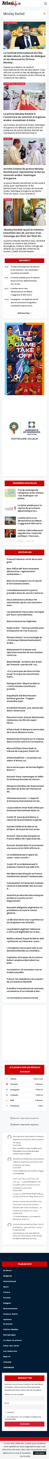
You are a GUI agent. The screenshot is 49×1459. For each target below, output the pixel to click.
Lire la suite (25, 1456)
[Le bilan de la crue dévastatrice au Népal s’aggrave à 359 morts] (10, 521)
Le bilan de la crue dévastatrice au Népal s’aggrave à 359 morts (21, 291)
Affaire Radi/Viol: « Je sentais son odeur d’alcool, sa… (24, 759)
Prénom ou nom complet (14, 1394)
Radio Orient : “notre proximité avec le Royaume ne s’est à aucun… (25, 629)
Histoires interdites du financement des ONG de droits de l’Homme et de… (25, 789)
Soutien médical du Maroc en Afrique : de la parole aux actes (23, 828)
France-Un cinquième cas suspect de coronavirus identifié (25, 980)
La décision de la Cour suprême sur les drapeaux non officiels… (25, 921)
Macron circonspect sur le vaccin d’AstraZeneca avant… (24, 582)
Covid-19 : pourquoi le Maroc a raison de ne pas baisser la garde (24, 818)
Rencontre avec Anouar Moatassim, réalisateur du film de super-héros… (25, 720)
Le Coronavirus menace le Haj (22, 997)
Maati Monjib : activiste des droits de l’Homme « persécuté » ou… (24, 663)
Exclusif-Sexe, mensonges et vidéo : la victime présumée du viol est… (25, 778)
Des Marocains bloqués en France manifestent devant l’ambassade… (25, 875)
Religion (7, 1303)
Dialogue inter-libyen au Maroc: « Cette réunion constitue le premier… (23, 686)
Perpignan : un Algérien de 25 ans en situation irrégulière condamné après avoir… (24, 302)
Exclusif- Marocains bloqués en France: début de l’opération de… (24, 837)
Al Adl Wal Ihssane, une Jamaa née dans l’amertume (25, 709)
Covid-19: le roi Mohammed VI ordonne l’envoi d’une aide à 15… (23, 865)
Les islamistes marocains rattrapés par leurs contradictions (25, 613)
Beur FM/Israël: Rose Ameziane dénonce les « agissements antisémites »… (23, 571)
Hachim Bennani (20, 1224)
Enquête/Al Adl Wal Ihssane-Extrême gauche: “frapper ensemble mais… (22, 698)
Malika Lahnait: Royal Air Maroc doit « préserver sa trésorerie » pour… (25, 940)
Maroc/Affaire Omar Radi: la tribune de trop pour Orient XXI (23, 750)
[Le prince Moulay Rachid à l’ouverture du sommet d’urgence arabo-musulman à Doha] (24, 96)
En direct (7, 139)
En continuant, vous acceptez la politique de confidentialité (23, 1418)
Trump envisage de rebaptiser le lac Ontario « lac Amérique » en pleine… (31, 494)
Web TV (6, 1356)
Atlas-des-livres (11, 1345)
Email (7, 1403)
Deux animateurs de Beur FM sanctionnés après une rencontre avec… (24, 602)
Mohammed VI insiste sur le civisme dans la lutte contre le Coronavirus (25, 740)
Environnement (10, 1308)
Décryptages (9, 1335)
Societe (7, 1297)
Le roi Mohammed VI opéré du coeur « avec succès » (22, 856)
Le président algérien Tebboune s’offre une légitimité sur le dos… (24, 930)
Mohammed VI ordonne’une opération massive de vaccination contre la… (24, 652)
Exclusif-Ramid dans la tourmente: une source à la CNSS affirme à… (25, 847)
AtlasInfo (10, 1412)
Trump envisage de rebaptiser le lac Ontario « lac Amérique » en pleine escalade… (25, 269)
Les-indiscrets (10, 1351)
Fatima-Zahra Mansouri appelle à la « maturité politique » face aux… (30, 533)
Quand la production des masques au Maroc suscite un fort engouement (25, 898)
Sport (6, 1287)
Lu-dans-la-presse (12, 1340)
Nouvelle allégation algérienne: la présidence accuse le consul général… (24, 910)
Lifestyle (7, 1362)
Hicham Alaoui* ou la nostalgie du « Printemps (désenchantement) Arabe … (24, 640)
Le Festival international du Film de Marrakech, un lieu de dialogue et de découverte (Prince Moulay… (24, 57)
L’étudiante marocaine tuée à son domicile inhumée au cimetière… (24, 949)
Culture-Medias (10, 23)
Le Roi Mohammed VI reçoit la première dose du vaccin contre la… (25, 591)
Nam (15, 1136)
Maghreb (20, 84)
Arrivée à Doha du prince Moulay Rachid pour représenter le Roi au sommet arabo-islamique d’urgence (24, 173)
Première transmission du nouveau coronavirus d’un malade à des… (25, 990)
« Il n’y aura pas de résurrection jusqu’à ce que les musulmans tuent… (23, 674)
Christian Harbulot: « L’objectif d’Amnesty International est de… (24, 799)
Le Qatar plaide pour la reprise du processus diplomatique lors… (30, 508)
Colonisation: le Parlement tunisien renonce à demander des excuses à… (25, 886)
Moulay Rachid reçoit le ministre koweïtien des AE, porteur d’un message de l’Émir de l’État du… (23, 233)
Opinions (7, 1319)
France (6, 1292)
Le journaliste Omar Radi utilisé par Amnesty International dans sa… (25, 809)
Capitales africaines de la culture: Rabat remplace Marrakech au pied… (25, 960)
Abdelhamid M (19, 1159)
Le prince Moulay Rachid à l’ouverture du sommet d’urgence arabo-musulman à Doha (24, 117)
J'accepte (39, 1453)
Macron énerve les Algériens (21, 621)
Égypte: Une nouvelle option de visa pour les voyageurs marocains (27, 1184)
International (9, 84)
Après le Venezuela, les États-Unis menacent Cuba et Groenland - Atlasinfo (27, 1204)
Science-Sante (10, 1314)
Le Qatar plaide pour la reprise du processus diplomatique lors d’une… (25, 280)
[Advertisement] (24, 1032)
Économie (7, 1324)
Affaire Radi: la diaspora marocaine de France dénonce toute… (25, 731)
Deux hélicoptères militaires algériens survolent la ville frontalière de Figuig (28, 1139)
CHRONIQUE (8, 1367)
